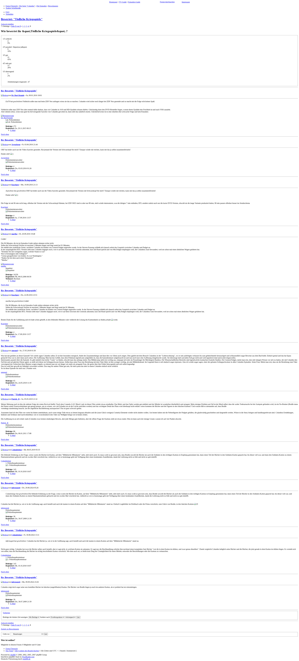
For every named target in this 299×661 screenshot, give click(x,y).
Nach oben (5, 134)
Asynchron (15, 145)
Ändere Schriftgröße (13, 8)
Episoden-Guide (134, 2)
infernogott (15, 488)
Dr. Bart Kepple (17, 95)
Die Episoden (42, 6)
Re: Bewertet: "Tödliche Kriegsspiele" (19, 91)
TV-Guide (122, 2)
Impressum (186, 2)
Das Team (9, 651)
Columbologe (16, 450)
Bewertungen (53, 6)
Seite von (16, 26)
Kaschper (15, 185)
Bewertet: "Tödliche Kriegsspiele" (22, 19)
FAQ (7, 12)
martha (14, 234)
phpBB (13, 655)
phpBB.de (26, 659)
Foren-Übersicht (12, 6)
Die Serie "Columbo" (27, 6)
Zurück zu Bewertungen (10, 629)
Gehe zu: (6, 634)
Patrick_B (15, 399)
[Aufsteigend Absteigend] (72, 617)
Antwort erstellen (7, 24)
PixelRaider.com (28, 657)
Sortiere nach (45, 617)
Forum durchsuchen (167, 2)
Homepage (113, 2)
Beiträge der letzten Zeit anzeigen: (15, 617)
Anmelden (9, 14)
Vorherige (6, 613)
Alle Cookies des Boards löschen (27, 651)
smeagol (14, 351)
